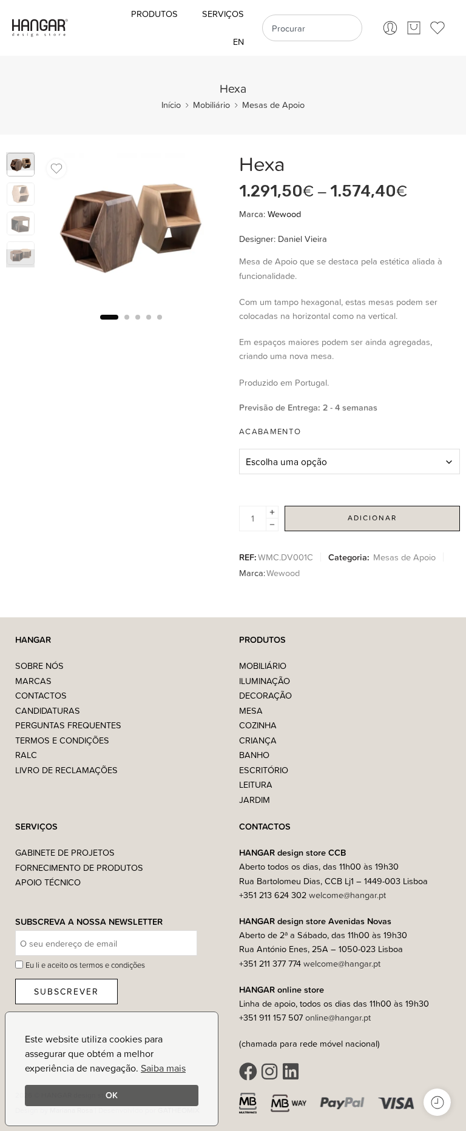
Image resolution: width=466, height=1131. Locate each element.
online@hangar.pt (338, 1017)
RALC (26, 754)
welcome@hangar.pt (347, 894)
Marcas (33, 680)
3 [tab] (137, 326)
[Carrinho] (413, 27)
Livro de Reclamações (66, 770)
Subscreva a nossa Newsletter (89, 922)
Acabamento (270, 431)
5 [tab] (159, 326)
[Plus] (272, 512)
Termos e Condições (62, 740)
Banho (254, 754)
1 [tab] (109, 326)
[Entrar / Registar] (390, 27)
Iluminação (264, 680)
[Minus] (272, 525)
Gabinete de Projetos (65, 852)
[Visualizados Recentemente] (437, 1102)
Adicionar (372, 517)
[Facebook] (248, 1071)
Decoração (265, 695)
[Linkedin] (291, 1071)
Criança (258, 740)
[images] (131, 228)
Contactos (41, 695)
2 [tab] (126, 326)
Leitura (255, 784)
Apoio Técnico (48, 882)
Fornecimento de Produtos (79, 867)
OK (112, 1095)
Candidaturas (47, 710)
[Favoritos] (56, 168)
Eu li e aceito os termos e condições (85, 964)
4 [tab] (148, 326)
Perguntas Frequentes (68, 725)
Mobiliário (211, 104)
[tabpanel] (131, 231)
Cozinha (258, 725)
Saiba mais (163, 1068)
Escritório (263, 770)
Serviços (223, 13)
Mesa (251, 710)
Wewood (284, 213)
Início (171, 104)
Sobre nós (39, 665)
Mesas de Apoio (273, 104)
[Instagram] (269, 1071)
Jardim (254, 799)
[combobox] (312, 28)
